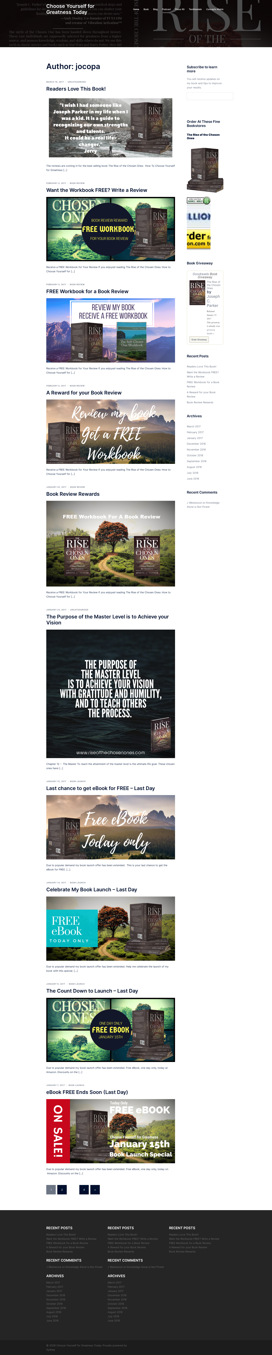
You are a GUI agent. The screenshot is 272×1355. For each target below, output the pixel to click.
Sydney (50, 1349)
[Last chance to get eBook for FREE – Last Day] (110, 827)
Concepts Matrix (215, 9)
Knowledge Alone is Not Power (84, 1266)
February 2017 (195, 432)
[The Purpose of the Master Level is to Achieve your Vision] (110, 693)
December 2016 (196, 443)
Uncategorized (77, 82)
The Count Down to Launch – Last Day (92, 991)
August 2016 (194, 467)
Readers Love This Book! (76, 89)
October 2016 (195, 455)
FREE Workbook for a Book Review (87, 291)
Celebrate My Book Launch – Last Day (91, 889)
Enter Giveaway (199, 339)
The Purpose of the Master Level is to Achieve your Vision (107, 620)
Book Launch (78, 781)
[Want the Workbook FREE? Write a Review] (110, 228)
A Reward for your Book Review (84, 393)
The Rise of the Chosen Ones (213, 285)
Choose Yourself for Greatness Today (70, 9)
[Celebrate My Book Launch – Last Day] (110, 928)
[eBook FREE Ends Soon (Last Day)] (110, 1130)
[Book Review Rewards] (110, 543)
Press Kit (179, 9)
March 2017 (194, 426)
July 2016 (192, 472)
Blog (155, 9)
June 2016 (193, 478)
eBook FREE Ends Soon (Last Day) (87, 1092)
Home (136, 9)
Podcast (166, 9)
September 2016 (197, 461)
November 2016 (196, 449)
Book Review (77, 183)
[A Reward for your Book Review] (110, 431)
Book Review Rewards (73, 494)
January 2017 (195, 438)
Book (146, 9)
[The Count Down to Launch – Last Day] (110, 1029)
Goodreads (201, 274)
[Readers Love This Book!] (110, 127)
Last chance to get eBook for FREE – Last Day (100, 788)
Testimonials (195, 9)
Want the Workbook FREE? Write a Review (96, 190)
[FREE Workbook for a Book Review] (110, 330)
